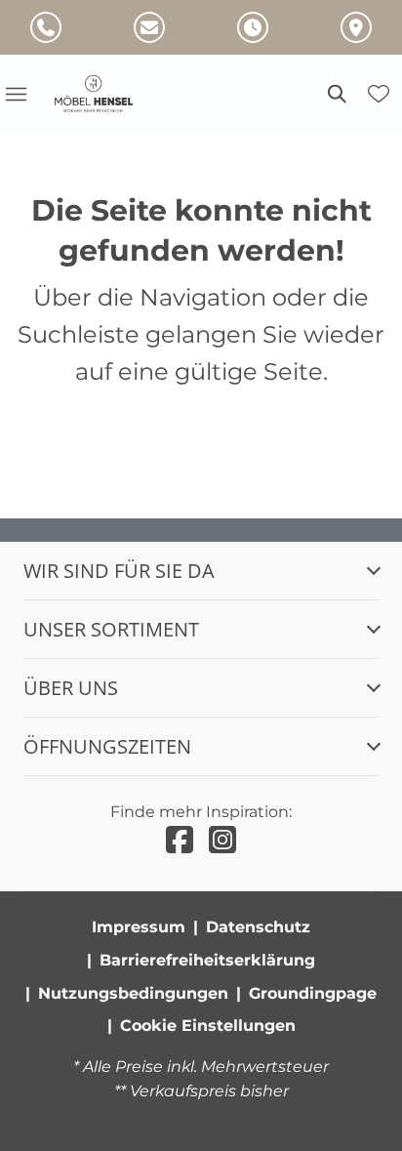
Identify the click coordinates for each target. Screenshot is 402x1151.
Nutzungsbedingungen (133, 993)
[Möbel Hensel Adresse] (356, 27)
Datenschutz (258, 927)
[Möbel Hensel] (105, 94)
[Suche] (335, 93)
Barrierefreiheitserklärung (207, 960)
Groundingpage (313, 993)
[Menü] (15, 93)
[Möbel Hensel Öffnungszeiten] (252, 27)
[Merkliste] (378, 93)
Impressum (138, 927)
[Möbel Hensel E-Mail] (149, 27)
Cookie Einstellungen (208, 1025)
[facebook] (179, 840)
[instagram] (222, 840)
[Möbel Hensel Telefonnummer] (45, 27)
